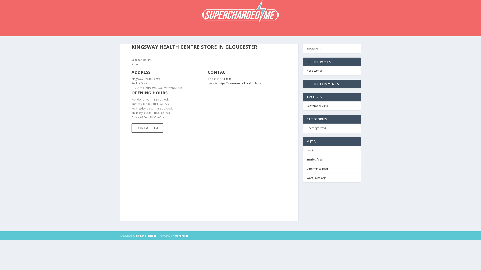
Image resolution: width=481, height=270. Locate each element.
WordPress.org (316, 178)
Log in (311, 150)
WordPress (181, 235)
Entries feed (315, 159)
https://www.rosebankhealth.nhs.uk (240, 83)
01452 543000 (222, 79)
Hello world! (314, 70)
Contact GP (147, 127)
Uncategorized (316, 128)
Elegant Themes (146, 235)
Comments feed (317, 168)
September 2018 (317, 106)
